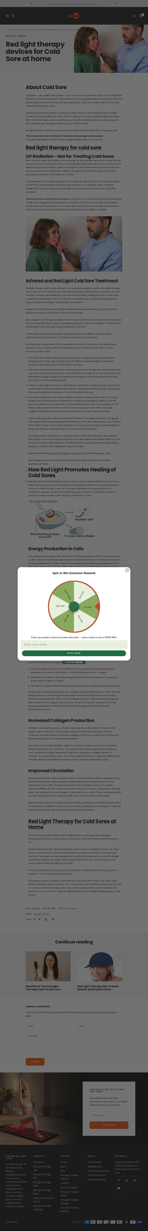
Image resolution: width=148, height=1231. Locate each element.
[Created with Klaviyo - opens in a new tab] (74, 662)
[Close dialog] (127, 570)
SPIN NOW (74, 653)
